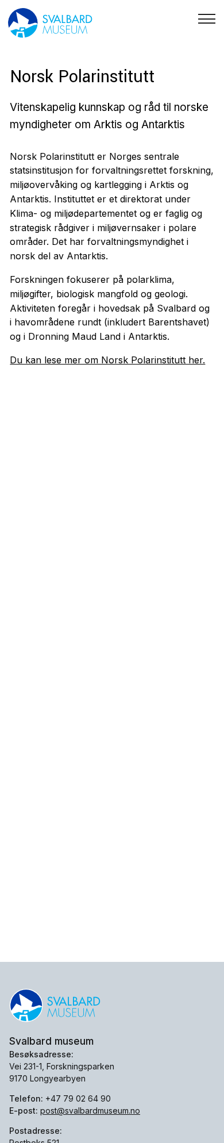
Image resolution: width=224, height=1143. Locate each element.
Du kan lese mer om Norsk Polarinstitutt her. (107, 360)
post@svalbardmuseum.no (90, 1110)
